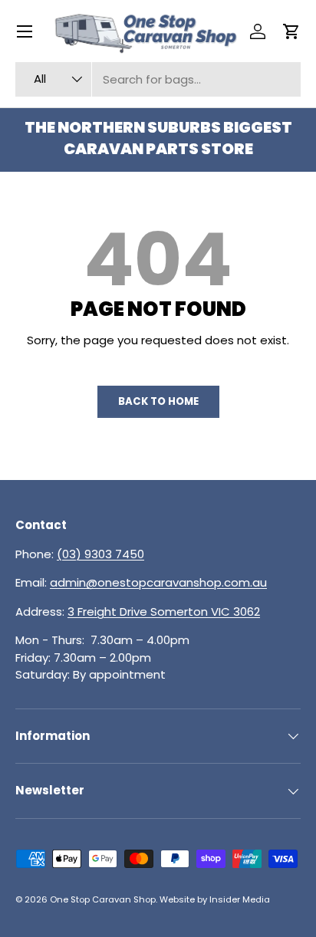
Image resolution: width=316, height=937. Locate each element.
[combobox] (158, 79)
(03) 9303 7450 (100, 554)
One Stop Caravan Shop (103, 899)
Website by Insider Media (215, 899)
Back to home (158, 401)
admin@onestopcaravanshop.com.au (158, 582)
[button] (291, 31)
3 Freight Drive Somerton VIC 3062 (163, 611)
